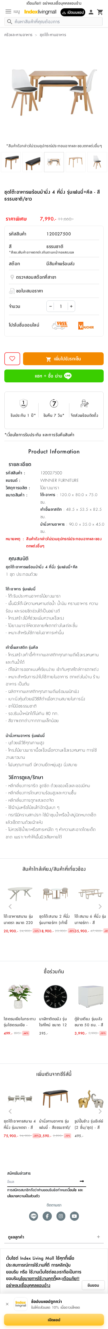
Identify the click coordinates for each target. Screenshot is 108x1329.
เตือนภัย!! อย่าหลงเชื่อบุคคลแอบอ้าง (42, 1281)
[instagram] (60, 1216)
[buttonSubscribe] (81, 1181)
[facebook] (47, 1216)
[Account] (91, 12)
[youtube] (74, 1216)
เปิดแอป (54, 1319)
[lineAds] (33, 1216)
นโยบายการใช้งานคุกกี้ (37, 1278)
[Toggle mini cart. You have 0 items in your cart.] (100, 12)
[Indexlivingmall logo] (42, 12)
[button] (20, 906)
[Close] (7, 1304)
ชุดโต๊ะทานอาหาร (53, 34)
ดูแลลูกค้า (16, 1237)
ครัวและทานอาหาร (18, 34)
